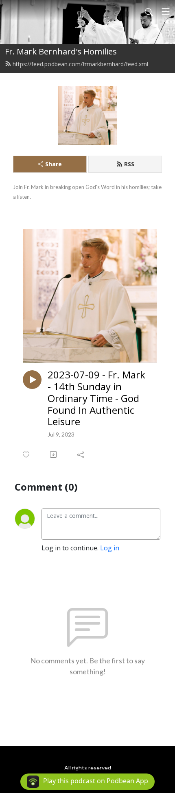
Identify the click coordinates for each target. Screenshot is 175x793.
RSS (129, 164)
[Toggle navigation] (165, 11)
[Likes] (26, 454)
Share (53, 164)
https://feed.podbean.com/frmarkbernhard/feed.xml (80, 64)
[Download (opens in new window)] (54, 454)
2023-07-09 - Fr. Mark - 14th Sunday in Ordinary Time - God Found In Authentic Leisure (96, 398)
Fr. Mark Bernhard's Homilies (61, 51)
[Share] (81, 454)
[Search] (149, 11)
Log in (109, 547)
